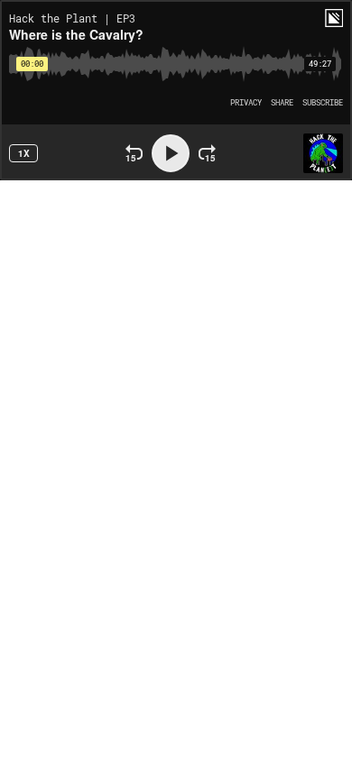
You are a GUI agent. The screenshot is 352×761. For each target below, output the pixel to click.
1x (24, 153)
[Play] (171, 153)
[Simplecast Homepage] (334, 18)
